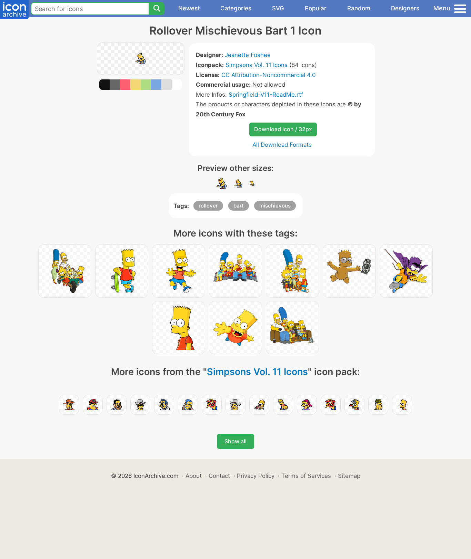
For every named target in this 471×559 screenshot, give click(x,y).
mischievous (275, 205)
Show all (235, 441)
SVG (278, 8)
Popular (316, 8)
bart (238, 205)
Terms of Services (306, 475)
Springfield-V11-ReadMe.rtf (266, 94)
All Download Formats (282, 144)
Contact (219, 475)
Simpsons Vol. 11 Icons (257, 64)
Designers (405, 8)
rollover (208, 205)
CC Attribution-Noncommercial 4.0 (268, 74)
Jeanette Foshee (248, 54)
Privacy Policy (255, 475)
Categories (235, 8)
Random (358, 8)
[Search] (156, 8)
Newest (189, 8)
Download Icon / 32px (283, 129)
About (194, 475)
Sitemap (349, 475)
